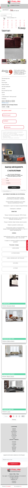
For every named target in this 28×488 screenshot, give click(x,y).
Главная (14, 428)
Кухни (14, 445)
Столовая (14, 444)
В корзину (5, 121)
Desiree (3, 80)
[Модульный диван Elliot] (14, 394)
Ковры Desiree (5, 84)
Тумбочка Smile (6, 303)
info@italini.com (20, 74)
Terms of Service (6, 191)
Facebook (14, 482)
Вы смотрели (17, 486)
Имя (7, 178)
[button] (3, 46)
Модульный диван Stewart (8, 374)
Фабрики (14, 430)
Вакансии (14, 434)
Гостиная (14, 441)
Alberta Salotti (10, 341)
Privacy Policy (23, 190)
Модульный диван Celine (8, 338)
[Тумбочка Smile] (13, 288)
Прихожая (14, 447)
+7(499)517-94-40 (18, 73)
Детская (14, 448)
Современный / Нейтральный (9, 96)
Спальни (14, 443)
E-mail (7, 180)
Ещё (14, 438)
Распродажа (14, 431)
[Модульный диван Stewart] (13, 358)
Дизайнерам (6, 9)
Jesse (8, 411)
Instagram (14, 481)
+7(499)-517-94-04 (14, 5)
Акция (11, 9)
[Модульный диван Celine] (14, 323)
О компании (14, 435)
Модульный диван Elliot (8, 409)
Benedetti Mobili (11, 306)
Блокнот (4, 486)
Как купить (14, 432)
